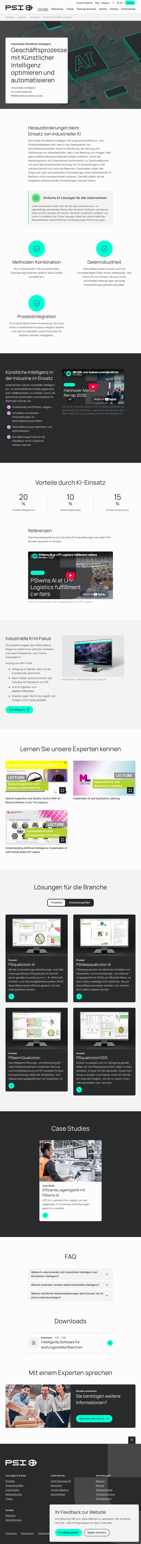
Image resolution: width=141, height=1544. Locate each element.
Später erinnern (96, 1532)
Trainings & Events (105, 1494)
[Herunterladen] (110, 1343)
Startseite (10, 17)
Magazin (100, 1481)
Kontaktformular (14, 1520)
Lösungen (22, 17)
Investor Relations (60, 1490)
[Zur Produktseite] (11, 996)
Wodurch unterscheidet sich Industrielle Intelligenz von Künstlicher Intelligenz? (64, 1274)
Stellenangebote (104, 1490)
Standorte (10, 1515)
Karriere (100, 1485)
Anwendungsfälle (14, 1485)
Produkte (10, 1481)
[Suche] (113, 2)
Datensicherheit (46, 1533)
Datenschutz (27, 1533)
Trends (9, 1498)
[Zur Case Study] (45, 1215)
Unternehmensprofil (61, 1481)
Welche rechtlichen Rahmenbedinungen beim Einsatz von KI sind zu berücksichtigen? (67, 1295)
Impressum (11, 1533)
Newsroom (56, 1485)
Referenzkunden (14, 1494)
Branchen (35, 17)
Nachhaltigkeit (58, 1494)
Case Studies (12, 1490)
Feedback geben (68, 1532)
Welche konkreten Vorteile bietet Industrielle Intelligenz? (65, 1284)
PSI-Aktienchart (104, 1498)
